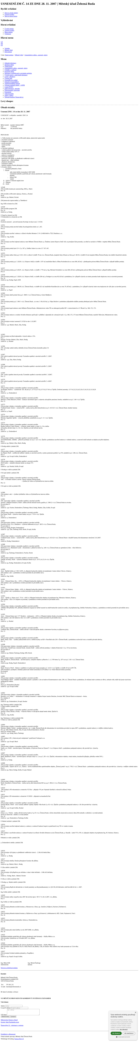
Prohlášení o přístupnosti (8, 1034)
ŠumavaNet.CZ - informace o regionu (12, 1025)
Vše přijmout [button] (116, 1033)
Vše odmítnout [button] (128, 1033)
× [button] (135, 1012)
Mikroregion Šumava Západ (9, 1020)
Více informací (124, 1029)
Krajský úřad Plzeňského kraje (10, 1022)
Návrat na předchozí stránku (9, 968)
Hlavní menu (7, 38)
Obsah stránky (8, 107)
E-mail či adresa (5, 1008)
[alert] (123, 1025)
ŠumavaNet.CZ (19, 1039)
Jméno (3, 1006)
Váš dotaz (4, 1015)
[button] (123, 1037)
